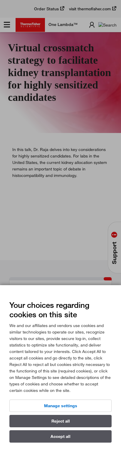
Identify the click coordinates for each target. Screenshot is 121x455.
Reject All (60, 421)
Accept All (60, 436)
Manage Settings (60, 405)
